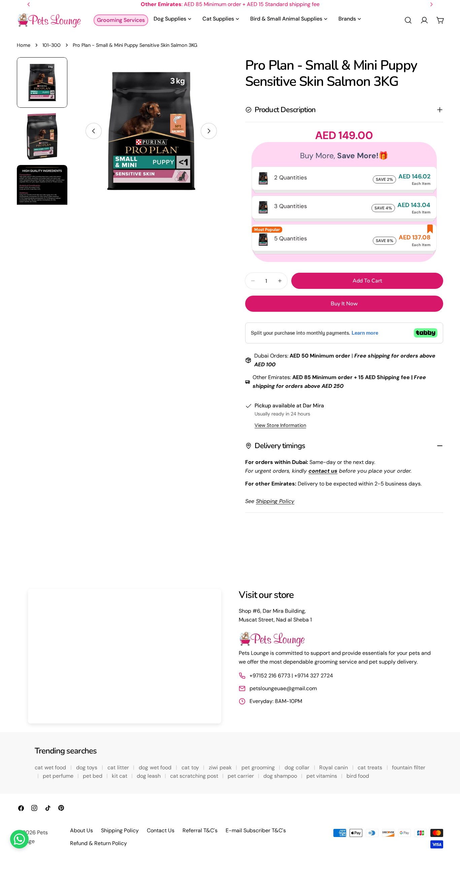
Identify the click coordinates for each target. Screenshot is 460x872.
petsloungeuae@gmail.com (283, 688)
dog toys (87, 767)
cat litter (118, 767)
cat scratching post (195, 775)
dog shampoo (280, 775)
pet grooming (258, 767)
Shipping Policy (120, 830)
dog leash (149, 775)
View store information (280, 425)
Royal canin (334, 767)
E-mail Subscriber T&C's (256, 830)
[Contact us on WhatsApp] (19, 839)
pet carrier (241, 775)
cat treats (371, 767)
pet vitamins (322, 775)
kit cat (120, 775)
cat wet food (51, 767)
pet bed (93, 775)
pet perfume (59, 775)
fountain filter (408, 767)
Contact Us (160, 830)
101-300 (51, 45)
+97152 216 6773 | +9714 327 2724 (291, 675)
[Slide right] (209, 131)
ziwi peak (221, 767)
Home (23, 45)
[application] (124, 656)
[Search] (408, 20)
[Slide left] (94, 131)
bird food (358, 775)
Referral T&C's (200, 830)
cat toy (191, 767)
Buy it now (344, 303)
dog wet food (156, 767)
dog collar (298, 767)
